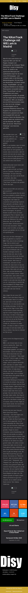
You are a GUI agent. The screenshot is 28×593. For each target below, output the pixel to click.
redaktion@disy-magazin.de (9, 574)
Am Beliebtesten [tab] (7, 520)
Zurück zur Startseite (7, 22)
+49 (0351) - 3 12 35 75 (8, 572)
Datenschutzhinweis (17, 591)
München (6, 24)
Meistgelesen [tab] (20, 520)
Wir (15, 1)
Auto (11, 24)
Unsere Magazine (18, 22)
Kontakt (24, 1)
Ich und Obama (14, 525)
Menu (11, 1)
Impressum (8, 591)
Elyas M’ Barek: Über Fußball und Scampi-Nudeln (14, 531)
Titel (19, 1)
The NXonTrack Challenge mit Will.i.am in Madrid (15, 25)
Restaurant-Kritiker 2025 (14, 538)
